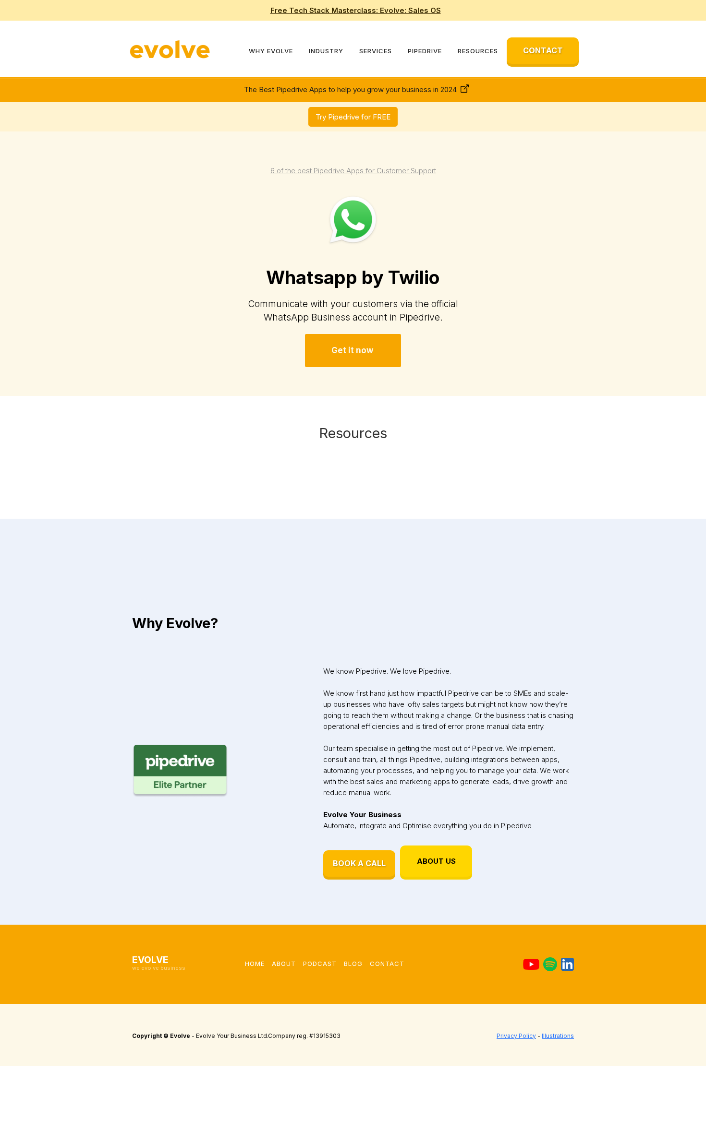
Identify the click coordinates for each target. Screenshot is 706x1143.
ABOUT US (436, 861)
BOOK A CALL (359, 863)
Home (255, 963)
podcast (320, 963)
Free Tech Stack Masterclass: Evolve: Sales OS (355, 10)
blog (353, 963)
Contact (387, 963)
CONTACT (543, 50)
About (284, 963)
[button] (271, 51)
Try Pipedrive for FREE (353, 116)
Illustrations (558, 1035)
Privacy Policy (516, 1035)
